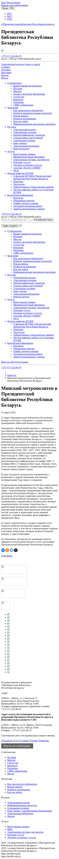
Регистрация (13, 2)
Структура (18, 96)
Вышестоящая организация (27, 86)
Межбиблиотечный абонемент (29, 157)
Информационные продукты (22, 805)
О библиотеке (14, 83)
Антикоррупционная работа (27, 206)
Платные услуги (21, 162)
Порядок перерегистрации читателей (32, 113)
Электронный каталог (24, 129)
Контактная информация (20, 195)
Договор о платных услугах (27, 165)
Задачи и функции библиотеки (29, 94)
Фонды (11, 816)
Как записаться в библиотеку (28, 110)
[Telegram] (11, 550)
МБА (10, 829)
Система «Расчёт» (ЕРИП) (27, 168)
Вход (4, 2)
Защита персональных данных (29, 209)
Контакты (18, 198)
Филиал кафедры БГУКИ (20, 173)
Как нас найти (20, 121)
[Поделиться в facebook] (6, 556)
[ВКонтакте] (3, 550)
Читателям (12, 107)
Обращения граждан (23, 200)
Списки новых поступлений (28, 137)
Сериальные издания (24, 140)
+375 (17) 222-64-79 (11, 56)
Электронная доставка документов (31, 159)
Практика (18, 181)
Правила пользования (24, 118)
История (17, 88)
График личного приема (25, 203)
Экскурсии (19, 184)
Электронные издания (24, 132)
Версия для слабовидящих (14, 5)
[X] (16, 550)
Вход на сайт (8, 362)
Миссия (17, 91)
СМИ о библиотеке (23, 105)
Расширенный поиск (43, 220)
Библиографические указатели (29, 135)
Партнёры (18, 102)
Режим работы (20, 116)
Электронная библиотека (26, 146)
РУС (9, 13)
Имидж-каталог (21, 148)
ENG (9, 19)
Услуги (11, 151)
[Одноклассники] (7, 550)
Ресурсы (11, 127)
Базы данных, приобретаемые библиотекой (29, 811)
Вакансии (18, 99)
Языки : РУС (8, 8)
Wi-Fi (16, 170)
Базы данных (20, 143)
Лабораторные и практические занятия (33, 187)
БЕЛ (9, 16)
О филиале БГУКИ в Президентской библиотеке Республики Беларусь (32, 177)
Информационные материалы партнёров (34, 124)
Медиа (10, 773)
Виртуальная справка (24, 154)
